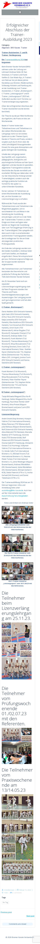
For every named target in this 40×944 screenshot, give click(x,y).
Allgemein (6, 48)
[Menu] (20, 12)
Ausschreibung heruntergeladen (15, 496)
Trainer (24, 48)
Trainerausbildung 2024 (14, 59)
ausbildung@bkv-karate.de (12, 490)
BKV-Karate (15, 48)
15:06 (6, 893)
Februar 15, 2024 (25, 890)
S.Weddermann (9, 890)
